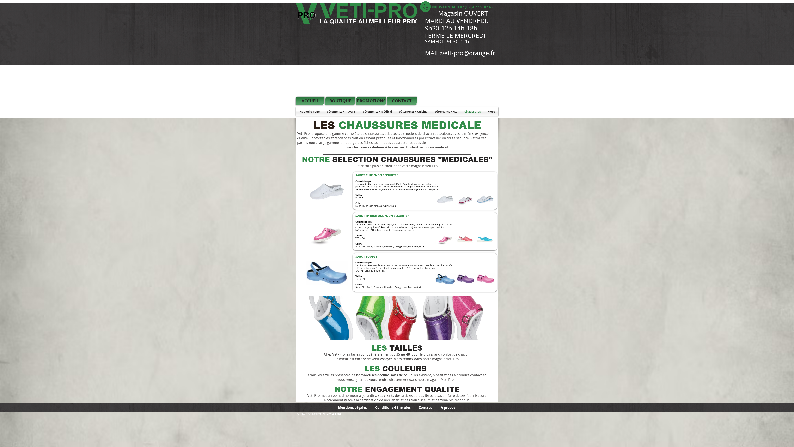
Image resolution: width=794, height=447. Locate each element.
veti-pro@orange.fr (468, 53)
